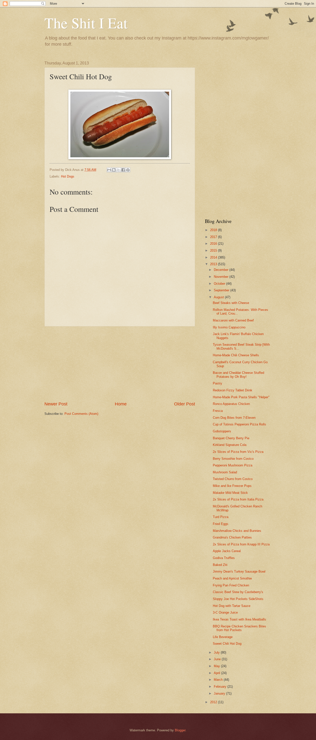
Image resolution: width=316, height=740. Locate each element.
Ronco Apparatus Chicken (231, 404)
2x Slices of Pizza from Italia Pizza (238, 499)
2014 (214, 257)
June (218, 659)
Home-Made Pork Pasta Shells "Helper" (241, 397)
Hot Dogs (67, 176)
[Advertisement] (120, 364)
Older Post (184, 403)
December (221, 270)
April (217, 673)
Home (121, 403)
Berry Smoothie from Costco (233, 458)
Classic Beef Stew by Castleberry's (238, 592)
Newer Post (55, 403)
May (217, 666)
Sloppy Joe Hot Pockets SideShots (238, 599)
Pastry (217, 383)
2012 (214, 702)
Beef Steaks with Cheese (231, 303)
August (219, 297)
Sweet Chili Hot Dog (227, 643)
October (220, 283)
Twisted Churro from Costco (233, 479)
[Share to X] (118, 169)
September (222, 290)
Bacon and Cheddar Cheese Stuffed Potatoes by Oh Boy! (238, 374)
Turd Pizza (220, 517)
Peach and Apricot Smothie (232, 578)
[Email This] (109, 169)
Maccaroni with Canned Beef (233, 320)
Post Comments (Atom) (81, 414)
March (219, 679)
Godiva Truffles (224, 558)
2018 (214, 230)
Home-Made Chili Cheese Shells (236, 355)
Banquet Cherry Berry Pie (231, 438)
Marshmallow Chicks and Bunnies (237, 531)
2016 (214, 243)
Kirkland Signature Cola (229, 445)
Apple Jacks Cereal (227, 551)
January (220, 693)
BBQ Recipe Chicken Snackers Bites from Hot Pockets (239, 628)
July (217, 652)
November (221, 277)
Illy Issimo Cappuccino (229, 327)
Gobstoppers (222, 431)
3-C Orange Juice (225, 612)
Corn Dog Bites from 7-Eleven (234, 418)
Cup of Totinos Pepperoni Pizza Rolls (239, 424)
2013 (214, 264)
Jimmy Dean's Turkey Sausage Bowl (239, 571)
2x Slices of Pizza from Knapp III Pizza (241, 544)
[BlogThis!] (113, 169)
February (220, 686)
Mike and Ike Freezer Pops (232, 486)
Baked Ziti (220, 565)
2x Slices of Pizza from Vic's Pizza (238, 452)
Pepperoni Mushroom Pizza (232, 465)
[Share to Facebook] (123, 169)
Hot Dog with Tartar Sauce (231, 606)
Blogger (180, 730)
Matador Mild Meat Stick (230, 493)
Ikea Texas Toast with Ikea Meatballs (239, 619)
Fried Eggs (220, 524)
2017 (214, 237)
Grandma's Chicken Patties (232, 537)
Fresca (218, 411)
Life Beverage (223, 637)
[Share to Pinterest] (127, 169)
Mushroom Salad (225, 472)
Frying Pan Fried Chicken (231, 585)
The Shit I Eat (86, 23)
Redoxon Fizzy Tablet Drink (232, 390)
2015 (214, 250)
